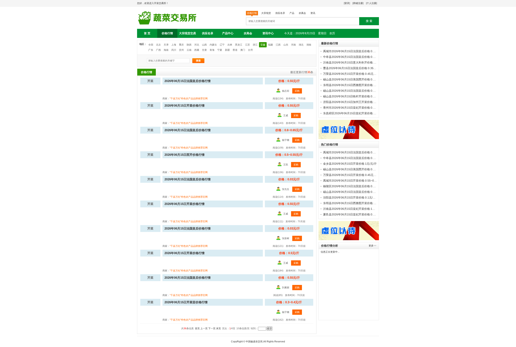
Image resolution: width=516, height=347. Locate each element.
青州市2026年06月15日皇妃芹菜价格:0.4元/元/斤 (354, 107)
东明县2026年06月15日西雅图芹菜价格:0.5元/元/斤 (355, 85)
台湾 (250, 50)
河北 (196, 44)
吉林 (229, 44)
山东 (285, 44)
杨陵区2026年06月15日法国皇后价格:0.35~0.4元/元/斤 (357, 186)
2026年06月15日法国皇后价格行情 (187, 81)
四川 (173, 50)
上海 (173, 44)
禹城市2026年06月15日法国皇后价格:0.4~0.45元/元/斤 (357, 51)
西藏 (196, 50)
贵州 (181, 50)
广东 (150, 50)
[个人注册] (371, 3)
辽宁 (222, 44)
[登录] (347, 3)
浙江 (255, 44)
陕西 (189, 44)
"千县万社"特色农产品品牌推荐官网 (189, 98)
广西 (158, 50)
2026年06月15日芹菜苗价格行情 (186, 302)
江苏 (247, 44)
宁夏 (219, 50)
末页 (218, 328)
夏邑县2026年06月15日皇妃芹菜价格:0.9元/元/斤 (354, 214)
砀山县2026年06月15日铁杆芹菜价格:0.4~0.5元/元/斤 (356, 96)
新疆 (227, 50)
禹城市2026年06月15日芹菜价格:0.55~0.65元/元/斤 (355, 180)
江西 (278, 44)
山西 (204, 44)
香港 (235, 50)
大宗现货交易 (187, 33)
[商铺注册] (358, 3)
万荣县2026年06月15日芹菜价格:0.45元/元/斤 (352, 73)
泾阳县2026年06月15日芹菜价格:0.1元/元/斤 (351, 197)
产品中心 (227, 33)
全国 (150, 44)
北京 (158, 44)
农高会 (248, 33)
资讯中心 (268, 33)
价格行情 (167, 33)
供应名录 (207, 33)
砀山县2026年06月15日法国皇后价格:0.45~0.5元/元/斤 (357, 90)
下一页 (211, 328)
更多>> (372, 245)
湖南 (308, 44)
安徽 (262, 44)
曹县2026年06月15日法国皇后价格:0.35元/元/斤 (353, 68)
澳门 (242, 50)
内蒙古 (213, 44)
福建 (270, 44)
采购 (297, 90)
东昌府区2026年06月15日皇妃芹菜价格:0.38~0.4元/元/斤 (359, 113)
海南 (166, 50)
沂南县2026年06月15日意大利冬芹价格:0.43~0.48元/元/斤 (359, 62)
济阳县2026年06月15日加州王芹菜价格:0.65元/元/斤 (356, 102)
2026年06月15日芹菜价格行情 (184, 105)
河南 (293, 44)
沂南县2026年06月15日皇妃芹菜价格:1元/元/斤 (352, 208)
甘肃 (204, 50)
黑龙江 (238, 44)
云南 (189, 50)
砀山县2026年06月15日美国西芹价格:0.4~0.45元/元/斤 (357, 79)
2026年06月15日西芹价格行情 (184, 154)
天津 (166, 44)
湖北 (301, 44)
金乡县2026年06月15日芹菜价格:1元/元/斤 (350, 163)
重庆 (181, 44)
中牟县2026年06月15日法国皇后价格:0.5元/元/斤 (354, 56)
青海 (212, 50)
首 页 (147, 33)
